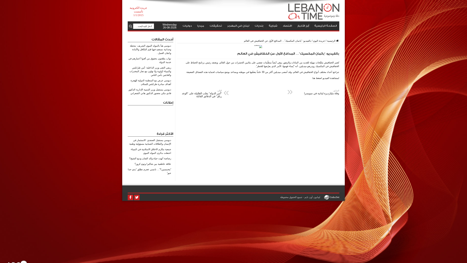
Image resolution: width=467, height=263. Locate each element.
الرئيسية (331, 40)
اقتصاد (287, 25)
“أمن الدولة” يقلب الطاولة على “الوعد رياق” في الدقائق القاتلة (202, 93)
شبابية (273, 25)
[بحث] (130, 26)
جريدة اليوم (319, 40)
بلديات (259, 25)
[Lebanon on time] (313, 16)
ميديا (200, 25)
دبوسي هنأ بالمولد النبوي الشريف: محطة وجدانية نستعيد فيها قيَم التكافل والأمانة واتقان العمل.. (150, 49)
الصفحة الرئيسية (325, 25)
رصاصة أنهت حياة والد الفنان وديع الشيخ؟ (150, 158)
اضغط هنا (317, 78)
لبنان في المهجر (238, 25)
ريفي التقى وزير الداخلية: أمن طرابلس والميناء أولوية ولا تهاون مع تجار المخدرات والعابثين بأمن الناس (150, 71)
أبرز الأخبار (303, 25)
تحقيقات (216, 25)
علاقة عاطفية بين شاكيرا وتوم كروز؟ (153, 164)
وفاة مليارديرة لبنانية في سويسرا (321, 92)
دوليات (187, 25)
